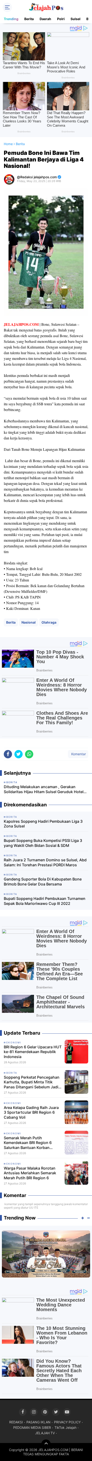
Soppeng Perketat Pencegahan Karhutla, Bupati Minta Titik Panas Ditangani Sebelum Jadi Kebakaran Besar (31, 1082)
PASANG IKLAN (38, 1422)
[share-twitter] (18, 754)
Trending (11, 19)
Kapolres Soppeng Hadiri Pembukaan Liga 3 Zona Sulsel (43, 824)
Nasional (28, 622)
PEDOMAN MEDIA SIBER (32, 1427)
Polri (61, 19)
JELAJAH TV (45, 1433)
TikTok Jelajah (65, 1427)
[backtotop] (46, 1444)
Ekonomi (13, 1042)
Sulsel (75, 19)
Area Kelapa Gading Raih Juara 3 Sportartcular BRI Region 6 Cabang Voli (31, 1112)
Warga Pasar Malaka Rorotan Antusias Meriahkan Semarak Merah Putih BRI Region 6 (30, 1173)
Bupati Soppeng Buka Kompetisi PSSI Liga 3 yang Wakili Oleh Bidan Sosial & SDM (43, 843)
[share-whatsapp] (29, 754)
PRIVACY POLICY (67, 1422)
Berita (29, 19)
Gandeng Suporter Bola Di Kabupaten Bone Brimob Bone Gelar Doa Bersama (43, 881)
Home (8, 144)
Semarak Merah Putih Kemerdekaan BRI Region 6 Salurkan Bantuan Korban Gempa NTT (28, 1142)
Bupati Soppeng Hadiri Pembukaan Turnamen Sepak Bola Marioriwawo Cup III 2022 (44, 901)
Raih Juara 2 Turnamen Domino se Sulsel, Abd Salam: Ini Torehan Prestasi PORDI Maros (45, 862)
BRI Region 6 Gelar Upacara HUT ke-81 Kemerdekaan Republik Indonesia (33, 1052)
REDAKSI (16, 1422)
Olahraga (49, 622)
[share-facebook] (8, 754)
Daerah (45, 19)
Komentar (78, 754)
